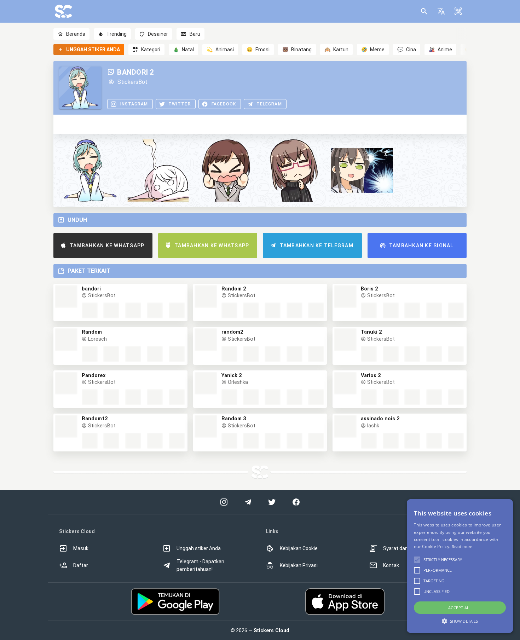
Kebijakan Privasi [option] (299, 565)
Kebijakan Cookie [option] (299, 548)
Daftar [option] (80, 565)
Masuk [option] (80, 548)
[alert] (460, 566)
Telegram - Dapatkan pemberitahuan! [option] (200, 565)
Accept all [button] (460, 607)
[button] (441, 11)
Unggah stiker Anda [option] (199, 548)
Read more (462, 546)
